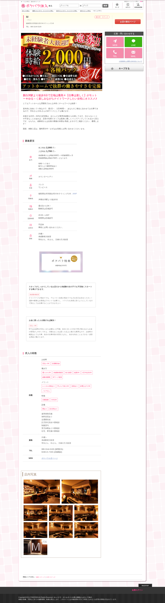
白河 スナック (51, 577)
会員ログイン (137, 590)
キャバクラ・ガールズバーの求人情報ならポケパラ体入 (72, 597)
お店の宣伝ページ (127, 22)
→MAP (74, 194)
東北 (50, 6)
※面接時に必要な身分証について (130, 61)
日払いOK (33, 326)
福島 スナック (40, 577)
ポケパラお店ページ (50, 458)
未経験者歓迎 (34, 294)
